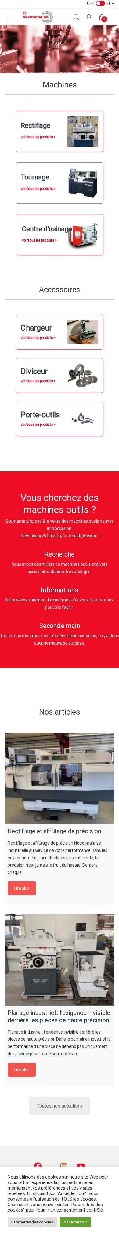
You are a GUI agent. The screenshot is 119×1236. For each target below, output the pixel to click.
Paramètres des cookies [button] (32, 1222)
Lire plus (22, 888)
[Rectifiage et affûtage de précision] (59, 778)
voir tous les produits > (38, 137)
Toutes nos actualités (59, 1106)
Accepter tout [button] (75, 1222)
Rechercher (76, 17)
